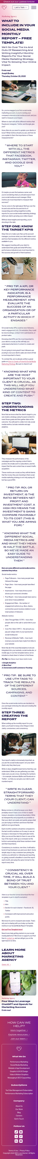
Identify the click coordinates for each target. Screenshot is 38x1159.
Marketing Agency (9, 16)
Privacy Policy (25, 1151)
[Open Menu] (33, 7)
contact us (10, 938)
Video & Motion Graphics (19, 1074)
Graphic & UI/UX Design (19, 1071)
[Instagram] (21, 1132)
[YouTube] (21, 1141)
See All (6, 964)
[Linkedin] (16, 1141)
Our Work (19, 1109)
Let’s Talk (20, 7)
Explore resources (19, 1034)
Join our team (19, 1039)
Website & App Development (19, 1068)
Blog (19, 1112)
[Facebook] (21, 1136)
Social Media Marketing (19, 1065)
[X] (16, 1136)
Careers (19, 1116)
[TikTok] (16, 1132)
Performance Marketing (19, 1062)
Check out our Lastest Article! (19, 2)
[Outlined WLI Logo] (19, 1049)
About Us (19, 1106)
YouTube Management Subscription (19, 1090)
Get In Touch (19, 1119)
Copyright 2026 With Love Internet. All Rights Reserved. (19, 1154)
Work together (19, 1030)
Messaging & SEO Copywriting (19, 1078)
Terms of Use (13, 1151)
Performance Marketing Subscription (19, 1093)
